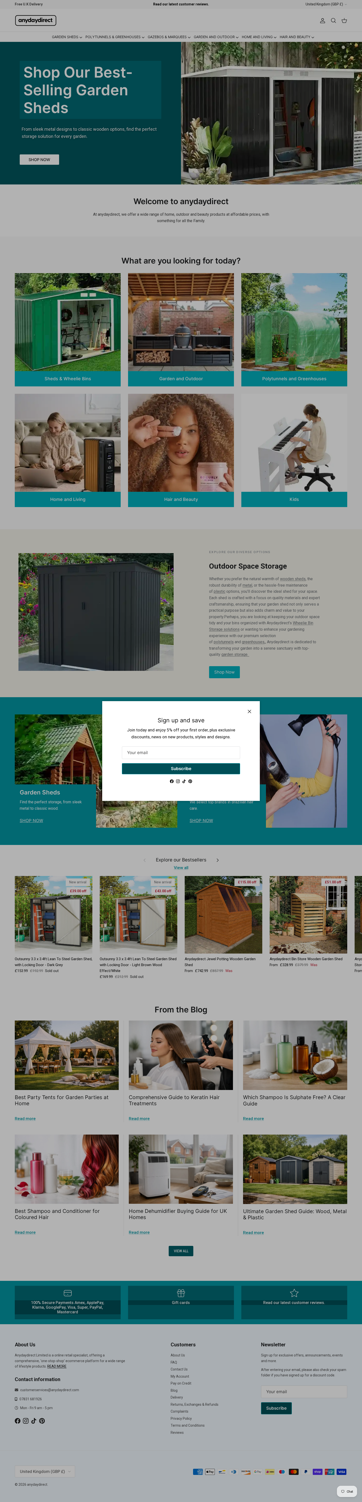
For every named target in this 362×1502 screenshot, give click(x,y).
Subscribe (181, 768)
